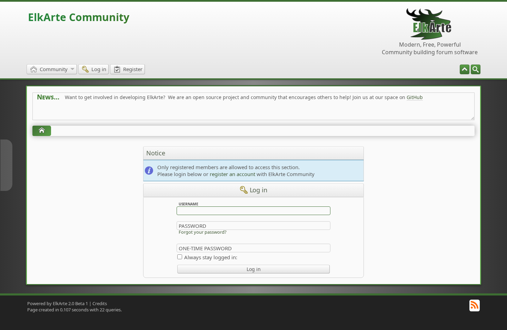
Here (145, 112)
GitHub (415, 97)
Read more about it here (65, 112)
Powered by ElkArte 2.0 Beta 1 (57, 303)
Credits (99, 303)
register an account (232, 174)
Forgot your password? (203, 232)
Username (188, 204)
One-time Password (205, 248)
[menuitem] (475, 69)
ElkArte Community (78, 17)
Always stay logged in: (210, 257)
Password (192, 225)
